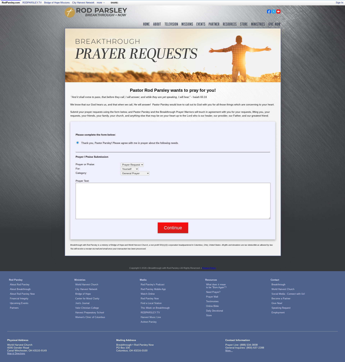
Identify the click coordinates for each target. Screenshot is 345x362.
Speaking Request (281, 308)
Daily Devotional (214, 310)
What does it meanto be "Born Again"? (216, 286)
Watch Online (148, 294)
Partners (14, 308)
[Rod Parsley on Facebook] (269, 12)
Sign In (339, 2)
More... (229, 350)
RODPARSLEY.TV (32, 2)
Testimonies (212, 301)
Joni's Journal (82, 303)
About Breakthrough (20, 289)
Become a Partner (281, 298)
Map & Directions (16, 353)
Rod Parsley (15, 280)
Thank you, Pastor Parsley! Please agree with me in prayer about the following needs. (130, 142)
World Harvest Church (86, 284)
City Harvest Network (83, 2)
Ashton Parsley (149, 322)
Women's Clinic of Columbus (90, 317)
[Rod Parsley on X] (274, 12)
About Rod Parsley (19, 284)
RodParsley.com (11, 2)
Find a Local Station (151, 303)
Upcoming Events (19, 303)
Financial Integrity (19, 298)
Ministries (79, 280)
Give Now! (277, 303)
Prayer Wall (212, 296)
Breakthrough (278, 284)
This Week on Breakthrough (155, 308)
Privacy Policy (209, 268)
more (100, 2)
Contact (275, 280)
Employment (278, 312)
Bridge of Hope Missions (57, 2)
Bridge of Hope (83, 294)
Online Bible (212, 306)
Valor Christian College (87, 308)
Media (143, 280)
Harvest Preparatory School (89, 312)
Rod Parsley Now (150, 298)
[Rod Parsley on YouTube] (278, 12)
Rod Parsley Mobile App (153, 289)
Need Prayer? (213, 292)
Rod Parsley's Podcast (152, 284)
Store (209, 315)
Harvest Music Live (151, 317)
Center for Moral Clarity (87, 298)
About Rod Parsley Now (22, 294)
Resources (211, 280)
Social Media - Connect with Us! (288, 294)
